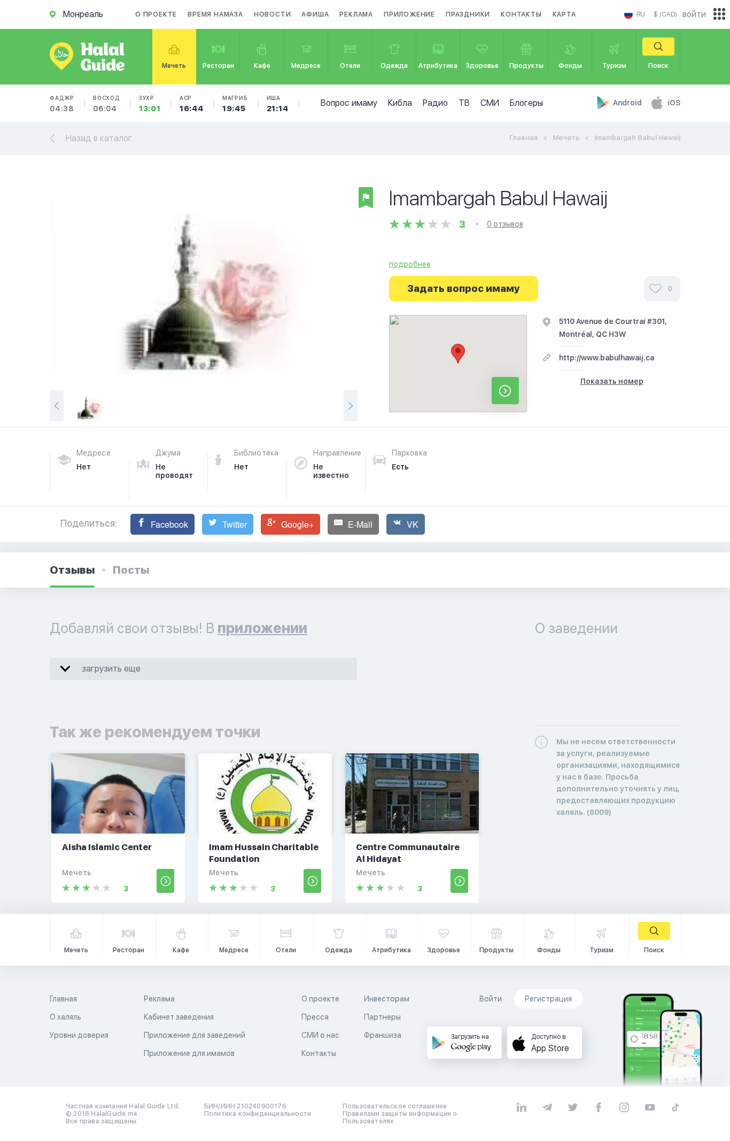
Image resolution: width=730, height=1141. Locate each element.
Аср (192, 104)
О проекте (156, 14)
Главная (523, 138)
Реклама (356, 14)
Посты (131, 570)
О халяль (65, 1017)
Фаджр (62, 104)
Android (628, 102)
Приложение (409, 14)
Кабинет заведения (179, 1017)
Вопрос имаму (349, 103)
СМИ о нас (320, 1035)
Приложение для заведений (194, 1035)
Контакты (521, 14)
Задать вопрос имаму (463, 288)
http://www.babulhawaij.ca (606, 357)
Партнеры (382, 1017)
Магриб (235, 104)
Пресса (315, 1017)
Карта (564, 14)
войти (694, 14)
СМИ (489, 103)
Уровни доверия (79, 1035)
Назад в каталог (99, 138)
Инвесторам (386, 998)
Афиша (315, 14)
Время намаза (215, 14)
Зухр (150, 104)
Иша (278, 104)
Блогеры (526, 103)
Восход (106, 104)
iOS (673, 102)
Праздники (468, 14)
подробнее (410, 264)
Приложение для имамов (189, 1053)
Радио (435, 103)
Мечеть (566, 138)
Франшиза (382, 1035)
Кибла (400, 103)
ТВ (464, 103)
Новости (272, 14)
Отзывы (72, 570)
